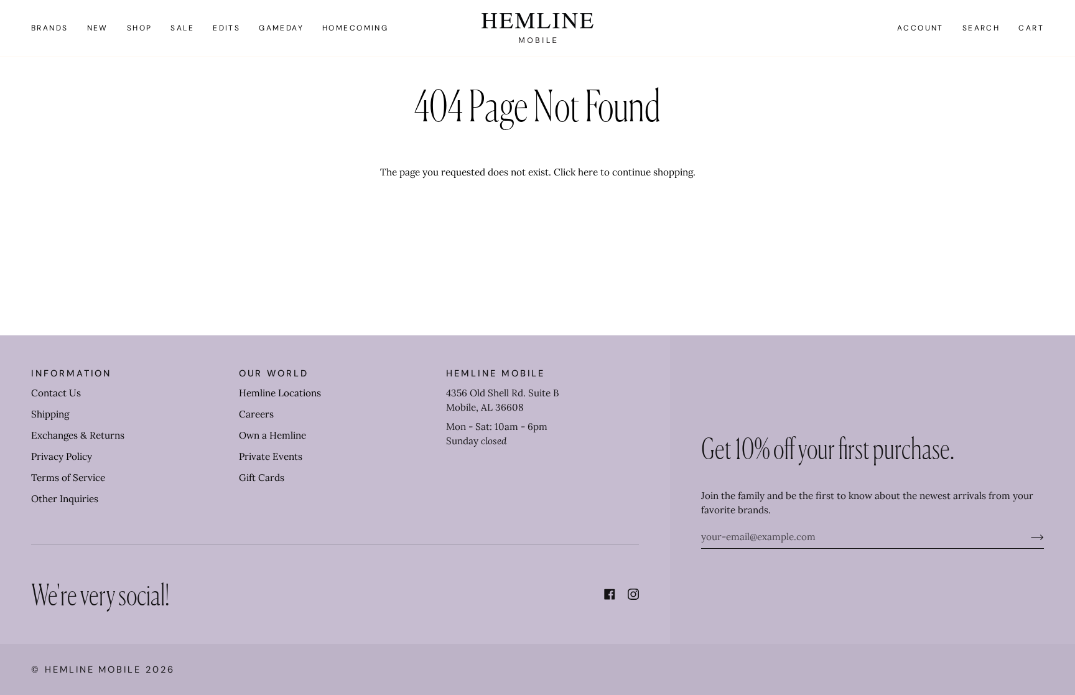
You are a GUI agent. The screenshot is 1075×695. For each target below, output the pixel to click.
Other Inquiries (64, 499)
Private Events (270, 456)
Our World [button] (274, 373)
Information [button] (71, 373)
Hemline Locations (280, 393)
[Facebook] (609, 594)
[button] (54, 28)
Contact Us (56, 393)
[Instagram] (633, 594)
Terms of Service (68, 477)
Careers (256, 414)
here (588, 172)
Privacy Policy (61, 456)
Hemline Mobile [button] (495, 373)
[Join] (1027, 537)
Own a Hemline (272, 435)
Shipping (50, 414)
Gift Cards (261, 477)
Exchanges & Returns (77, 435)
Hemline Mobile (93, 669)
